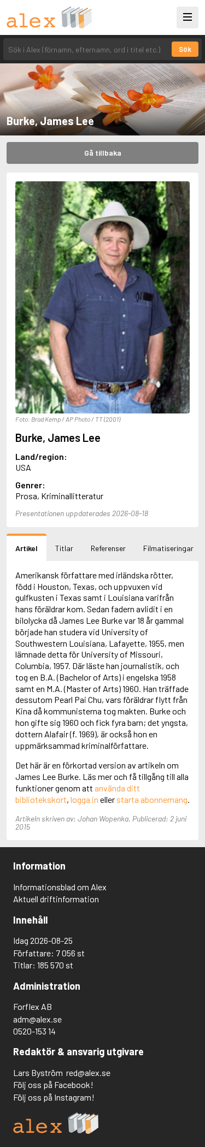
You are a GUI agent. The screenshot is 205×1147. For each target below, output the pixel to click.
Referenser (108, 548)
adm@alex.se (37, 1019)
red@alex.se (88, 1072)
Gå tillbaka (102, 152)
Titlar (64, 548)
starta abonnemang (152, 799)
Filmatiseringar (168, 548)
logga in (84, 799)
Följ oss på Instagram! (54, 1097)
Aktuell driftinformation (56, 899)
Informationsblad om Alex (60, 887)
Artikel (26, 548)
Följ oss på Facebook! (53, 1084)
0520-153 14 (34, 1031)
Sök (185, 49)
